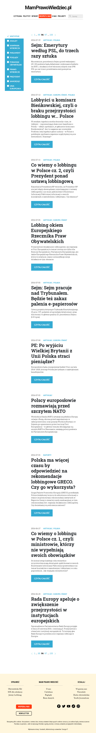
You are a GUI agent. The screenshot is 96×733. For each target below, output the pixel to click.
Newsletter (24, 713)
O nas (54, 16)
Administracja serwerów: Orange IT (57, 729)
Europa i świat (60, 95)
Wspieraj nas (81, 689)
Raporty (47, 455)
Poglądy (48, 695)
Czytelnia (18, 16)
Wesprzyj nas (45, 16)
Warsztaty (81, 692)
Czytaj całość (42, 79)
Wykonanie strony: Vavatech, (37, 729)
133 (51, 34)
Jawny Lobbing (15, 695)
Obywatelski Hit (15, 689)
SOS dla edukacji (15, 692)
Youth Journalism (81, 698)
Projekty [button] (62, 16)
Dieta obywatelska (81, 695)
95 (39, 34)
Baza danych (48, 698)
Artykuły (47, 40)
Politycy (26, 16)
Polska (56, 40)
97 (45, 34)
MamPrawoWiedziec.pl (48, 8)
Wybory (35, 16)
